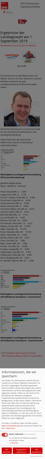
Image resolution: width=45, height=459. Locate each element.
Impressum (10, 428)
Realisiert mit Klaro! (36, 456)
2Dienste (13, 443)
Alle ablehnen (7, 450)
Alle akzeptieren (36, 450)
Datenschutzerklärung (11, 426)
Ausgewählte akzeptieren (21, 450)
